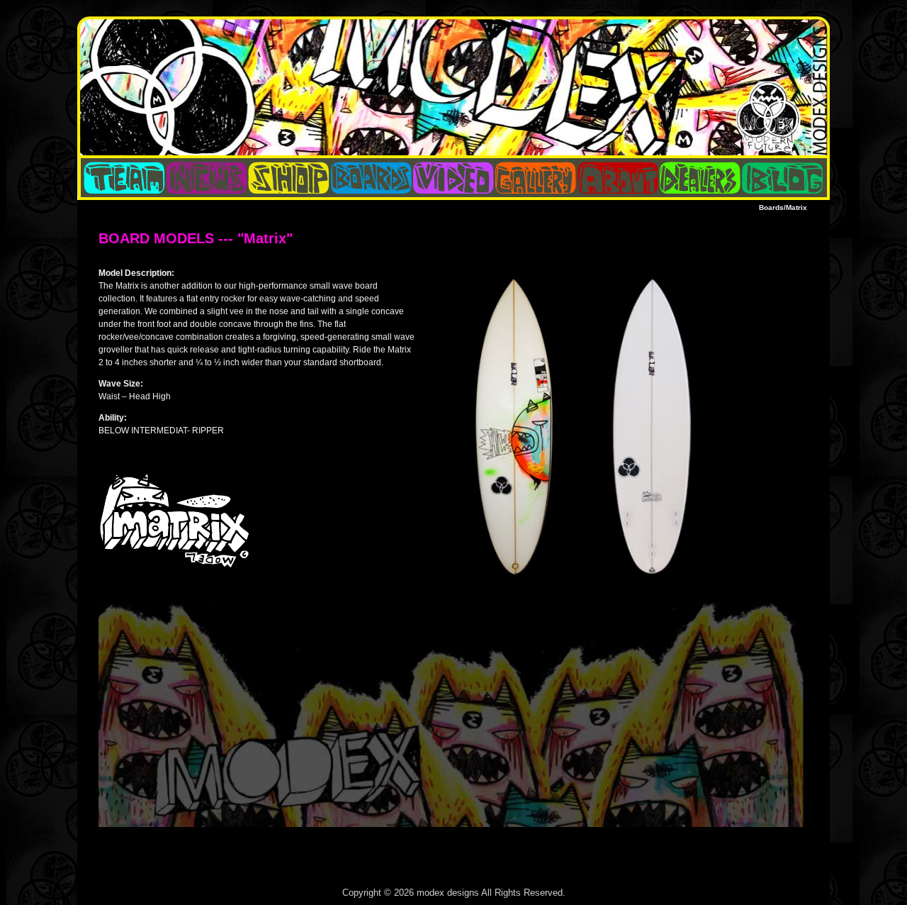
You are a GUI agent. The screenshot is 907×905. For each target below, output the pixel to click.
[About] (618, 177)
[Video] (453, 177)
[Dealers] (700, 177)
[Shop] (289, 177)
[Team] (122, 177)
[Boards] (371, 177)
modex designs (448, 892)
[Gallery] (536, 177)
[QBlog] (207, 177)
